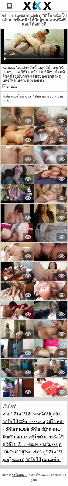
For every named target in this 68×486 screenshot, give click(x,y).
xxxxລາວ (37, 421)
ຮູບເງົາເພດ (12, 459)
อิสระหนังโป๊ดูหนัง (44, 414)
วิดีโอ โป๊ (10, 421)
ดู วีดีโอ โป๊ (52, 452)
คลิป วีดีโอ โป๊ (15, 414)
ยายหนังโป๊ (54, 436)
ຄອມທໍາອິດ (51, 459)
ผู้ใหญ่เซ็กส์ (32, 452)
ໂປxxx (52, 444)
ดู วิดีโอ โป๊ (12, 444)
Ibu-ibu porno (34, 444)
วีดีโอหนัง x (19, 475)
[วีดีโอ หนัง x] (37, 5)
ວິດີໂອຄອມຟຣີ (17, 429)
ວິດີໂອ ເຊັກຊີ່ (41, 429)
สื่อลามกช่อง (44, 96)
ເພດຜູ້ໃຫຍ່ (34, 436)
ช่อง (28, 96)
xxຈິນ (24, 421)
